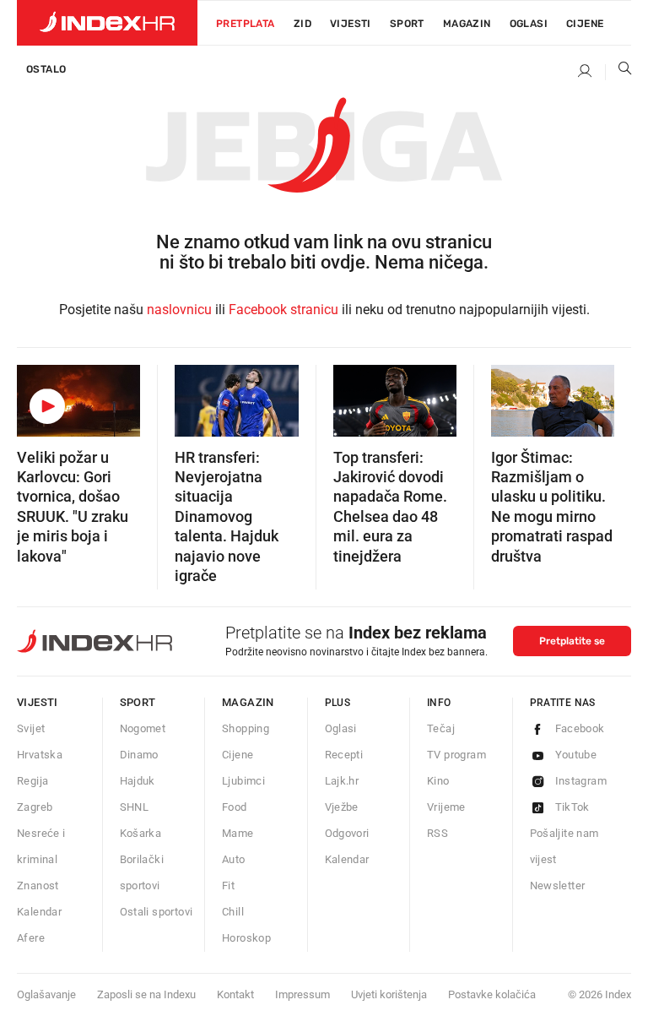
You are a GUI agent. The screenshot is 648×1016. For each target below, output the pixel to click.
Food (234, 807)
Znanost (38, 885)
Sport (407, 24)
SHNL (134, 807)
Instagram (581, 780)
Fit (228, 885)
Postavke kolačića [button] (492, 994)
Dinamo (139, 754)
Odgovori (347, 833)
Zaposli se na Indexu (146, 994)
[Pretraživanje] (618, 71)
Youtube (576, 754)
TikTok (572, 807)
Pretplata (245, 24)
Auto (234, 859)
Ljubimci (243, 780)
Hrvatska (39, 754)
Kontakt (235, 994)
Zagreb (34, 807)
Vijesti (350, 24)
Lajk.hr (342, 780)
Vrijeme (446, 807)
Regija (32, 780)
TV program (456, 754)
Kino (438, 780)
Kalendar (39, 911)
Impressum (302, 994)
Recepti (344, 754)
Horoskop (246, 938)
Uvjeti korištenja (389, 994)
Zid (302, 24)
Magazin (248, 702)
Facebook (580, 728)
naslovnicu (179, 310)
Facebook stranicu (283, 310)
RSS (437, 833)
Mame (238, 833)
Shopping (245, 728)
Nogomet (143, 728)
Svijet (31, 728)
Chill (233, 911)
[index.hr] (107, 23)
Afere (31, 938)
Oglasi (529, 24)
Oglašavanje (46, 994)
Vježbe (342, 807)
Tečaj (441, 728)
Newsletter (558, 885)
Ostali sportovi (156, 911)
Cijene (584, 24)
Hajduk (137, 780)
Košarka (141, 833)
